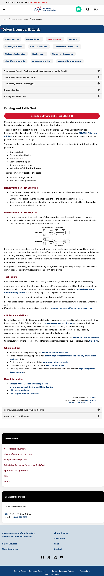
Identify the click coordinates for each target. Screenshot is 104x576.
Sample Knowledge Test (15, 459)
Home (5, 19)
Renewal (73, 39)
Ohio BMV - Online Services (86, 337)
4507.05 (93, 397)
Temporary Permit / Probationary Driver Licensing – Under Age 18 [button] (35, 71)
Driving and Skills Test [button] (15, 96)
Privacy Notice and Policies (63, 571)
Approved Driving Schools (55, 362)
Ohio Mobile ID (33, 39)
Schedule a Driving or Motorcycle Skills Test (24, 465)
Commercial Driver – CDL (66, 46)
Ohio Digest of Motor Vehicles (24, 393)
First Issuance (54, 39)
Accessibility (85, 571)
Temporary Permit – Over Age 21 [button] (19, 83)
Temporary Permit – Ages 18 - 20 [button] (19, 77)
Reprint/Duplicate (13, 46)
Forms (7, 481)
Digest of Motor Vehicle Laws (18, 454)
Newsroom (59, 538)
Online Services (9, 543)
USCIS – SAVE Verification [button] (16, 416)
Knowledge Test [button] (12, 90)
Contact (58, 549)
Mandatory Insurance (62, 53)
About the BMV (61, 533)
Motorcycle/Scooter (15, 53)
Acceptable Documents (69, 61)
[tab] (52, 71)
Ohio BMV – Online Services (55, 352)
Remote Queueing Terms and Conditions (30, 571)
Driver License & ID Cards (19, 19)
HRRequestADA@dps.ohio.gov (59, 323)
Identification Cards (15, 61)
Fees (6, 475)
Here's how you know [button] (36, 2)
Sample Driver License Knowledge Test (29, 383)
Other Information (41, 61)
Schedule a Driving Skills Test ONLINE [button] (51, 115)
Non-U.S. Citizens (38, 46)
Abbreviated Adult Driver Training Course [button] (24, 409)
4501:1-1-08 (90, 400)
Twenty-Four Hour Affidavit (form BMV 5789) (70, 308)
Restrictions (38, 53)
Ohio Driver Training (19, 390)
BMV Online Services (56, 365)
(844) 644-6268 (20, 517)
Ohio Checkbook (52, 574)
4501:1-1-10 (86, 402)
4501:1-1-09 (74, 402)
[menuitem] (88, 9)
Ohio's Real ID (12, 39)
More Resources (10, 549)
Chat (7, 513)
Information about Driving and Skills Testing (31, 387)
